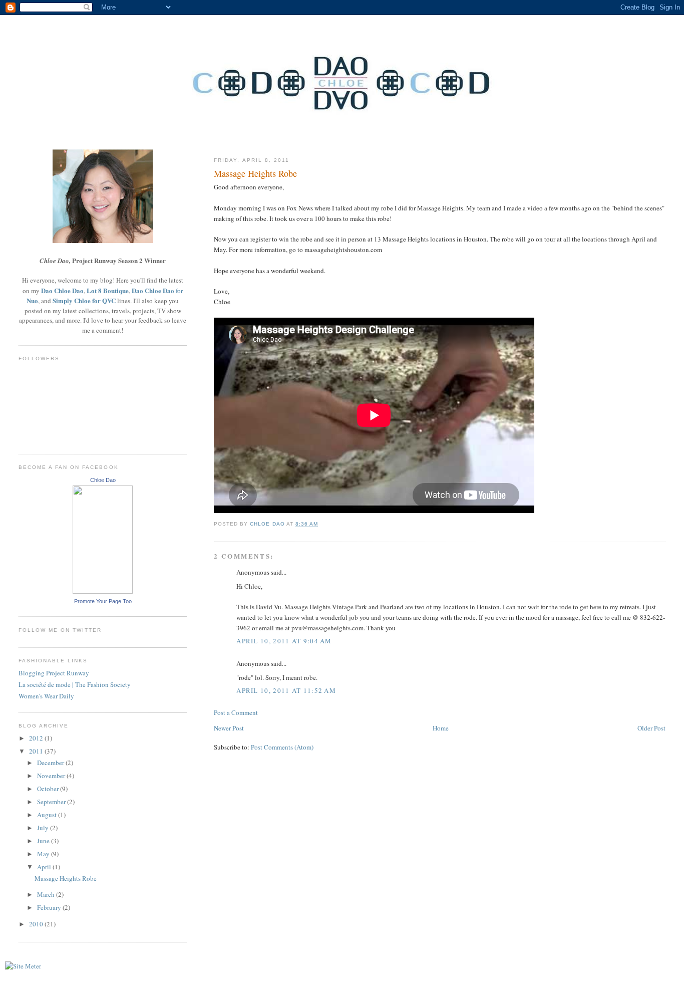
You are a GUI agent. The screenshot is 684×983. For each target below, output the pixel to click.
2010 (37, 923)
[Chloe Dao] (103, 591)
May (44, 853)
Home (441, 727)
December (51, 762)
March (46, 894)
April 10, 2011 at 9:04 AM (284, 640)
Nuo (32, 300)
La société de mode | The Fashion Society (75, 684)
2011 (37, 751)
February (50, 907)
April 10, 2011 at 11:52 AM (286, 690)
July (43, 827)
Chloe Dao (103, 480)
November (52, 775)
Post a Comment (236, 712)
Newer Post (229, 727)
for (178, 290)
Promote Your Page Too (103, 601)
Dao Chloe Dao (62, 290)
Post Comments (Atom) (282, 747)
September (52, 801)
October (48, 788)
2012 (37, 738)
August (47, 814)
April (45, 866)
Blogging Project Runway (54, 672)
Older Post (651, 727)
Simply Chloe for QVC (84, 300)
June (44, 840)
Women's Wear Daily (46, 695)
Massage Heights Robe (66, 878)
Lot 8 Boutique (108, 290)
